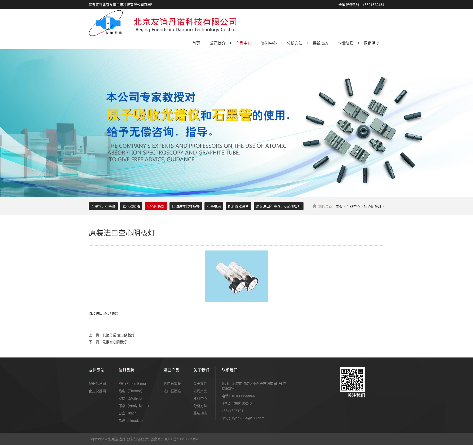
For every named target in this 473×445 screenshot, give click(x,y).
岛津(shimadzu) (130, 420)
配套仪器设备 (238, 206)
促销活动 (371, 43)
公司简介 (218, 43)
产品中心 (243, 43)
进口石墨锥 (172, 390)
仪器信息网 (97, 383)
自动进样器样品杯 (186, 206)
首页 (196, 43)
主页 (339, 206)
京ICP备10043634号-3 (181, 438)
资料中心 (269, 43)
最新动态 (320, 43)
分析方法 (295, 43)
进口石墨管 (172, 383)
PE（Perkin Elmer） (134, 383)
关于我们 (200, 383)
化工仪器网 (97, 390)
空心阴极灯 (372, 206)
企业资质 (346, 43)
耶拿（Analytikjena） (134, 405)
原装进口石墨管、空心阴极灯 (278, 206)
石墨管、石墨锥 (103, 206)
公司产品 (200, 390)
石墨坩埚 (214, 206)
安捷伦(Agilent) (130, 398)
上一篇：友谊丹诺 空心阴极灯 (112, 334)
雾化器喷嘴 (131, 206)
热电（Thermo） (131, 390)
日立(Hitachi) (128, 412)
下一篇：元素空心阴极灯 (108, 341)
